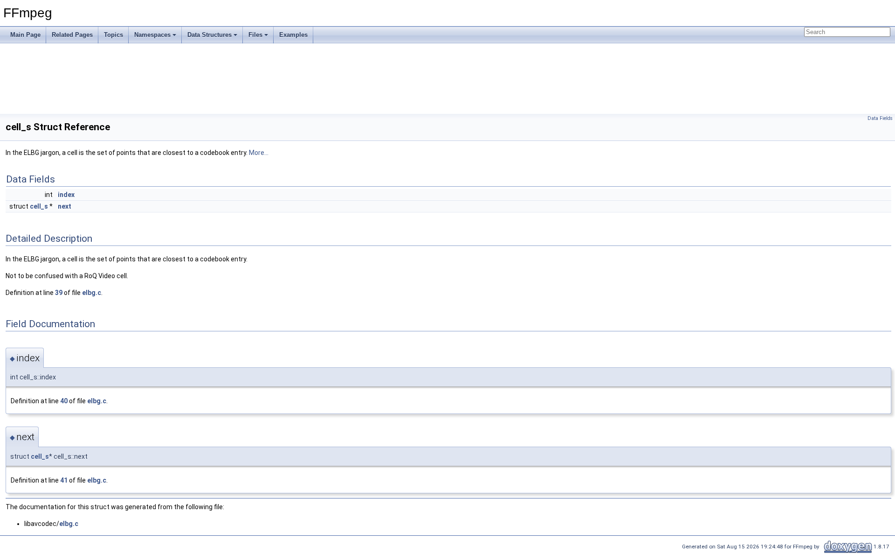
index (66, 194)
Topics (113, 34)
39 (58, 292)
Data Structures (209, 34)
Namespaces (152, 34)
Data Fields (880, 118)
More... (258, 152)
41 (64, 480)
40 (64, 401)
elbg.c (91, 292)
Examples (293, 34)
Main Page (25, 34)
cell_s (39, 206)
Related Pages (72, 34)
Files (255, 34)
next (64, 206)
